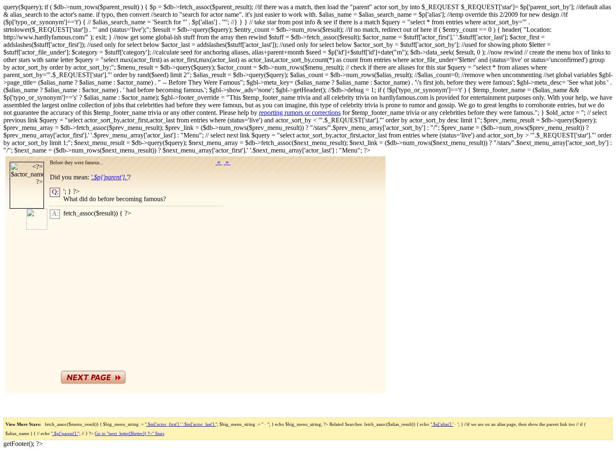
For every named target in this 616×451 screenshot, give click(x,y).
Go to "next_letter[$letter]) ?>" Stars (129, 433)
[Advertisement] (146, 292)
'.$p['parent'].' (65, 433)
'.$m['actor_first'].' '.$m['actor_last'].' (181, 424)
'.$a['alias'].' (442, 424)
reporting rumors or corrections (300, 112)
